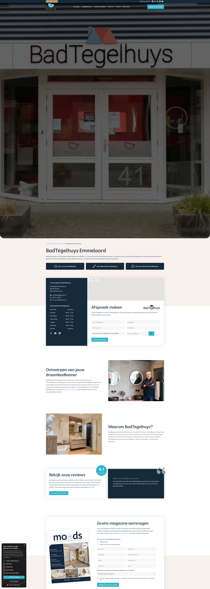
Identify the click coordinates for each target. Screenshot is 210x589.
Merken (118, 6)
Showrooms (126, 6)
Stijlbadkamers (87, 6)
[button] (110, 381)
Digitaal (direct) (104, 542)
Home (47, 243)
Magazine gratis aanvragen (108, 585)
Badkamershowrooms (57, 243)
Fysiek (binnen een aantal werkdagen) (110, 544)
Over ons (111, 6)
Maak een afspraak (99, 340)
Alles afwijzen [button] (14, 581)
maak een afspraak (71, 389)
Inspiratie (76, 6)
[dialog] (14, 565)
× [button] (24, 545)
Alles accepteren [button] (14, 577)
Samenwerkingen (99, 6)
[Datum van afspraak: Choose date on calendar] (151, 333)
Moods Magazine (124, 533)
